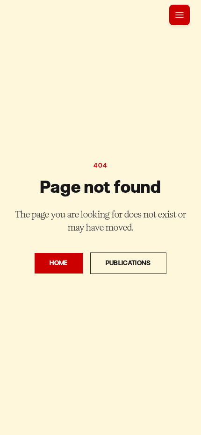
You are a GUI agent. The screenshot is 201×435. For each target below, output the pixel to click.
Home (58, 263)
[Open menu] (179, 15)
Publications (128, 263)
